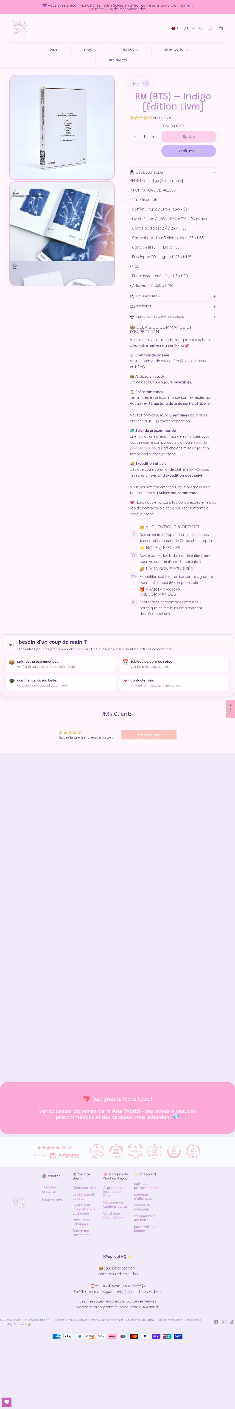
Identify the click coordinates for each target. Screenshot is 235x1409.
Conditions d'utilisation (113, 1215)
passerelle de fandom (145, 1229)
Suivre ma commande (82, 1232)
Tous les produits (49, 1189)
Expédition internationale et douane (84, 1209)
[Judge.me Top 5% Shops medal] (174, 1151)
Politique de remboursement (71, 1319)
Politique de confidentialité (115, 1204)
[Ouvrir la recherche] (201, 28)
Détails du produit (150, 172)
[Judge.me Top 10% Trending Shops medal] (193, 1151)
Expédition (144, 306)
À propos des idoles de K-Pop (114, 1191)
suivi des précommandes (146, 1185)
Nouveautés (52, 1199)
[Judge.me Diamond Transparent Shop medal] (97, 1151)
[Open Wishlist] (6, 1402)
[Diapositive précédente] (5, 7)
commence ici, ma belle (145, 1218)
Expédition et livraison (83, 1196)
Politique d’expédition (169, 1319)
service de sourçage (142, 1207)
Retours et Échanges (81, 1222)
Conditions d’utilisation (140, 1319)
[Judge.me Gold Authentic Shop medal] (135, 1151)
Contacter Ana (84, 1187)
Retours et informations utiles (160, 316)
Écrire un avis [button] (149, 735)
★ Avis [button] (230, 708)
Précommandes (147, 296)
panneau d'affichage (143, 1196)
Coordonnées (193, 1319)
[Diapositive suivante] (230, 7)
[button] (141, 117)
